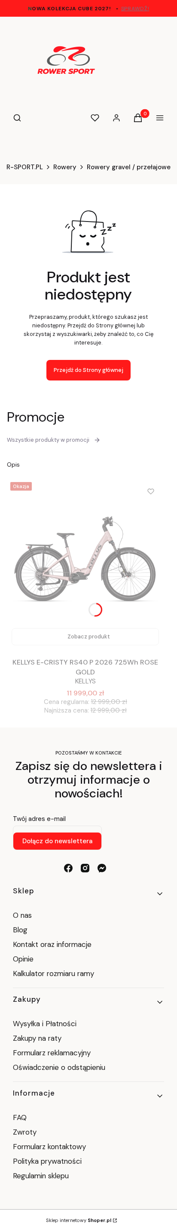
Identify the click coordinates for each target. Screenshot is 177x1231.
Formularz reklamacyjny (52, 1052)
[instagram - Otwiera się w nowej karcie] (85, 868)
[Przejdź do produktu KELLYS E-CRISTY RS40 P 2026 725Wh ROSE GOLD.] (85, 564)
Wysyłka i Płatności (44, 1023)
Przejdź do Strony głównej (88, 370)
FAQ (20, 1117)
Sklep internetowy (78, 1220)
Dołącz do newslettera (57, 841)
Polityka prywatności (47, 1161)
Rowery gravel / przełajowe (129, 167)
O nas (22, 915)
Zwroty (25, 1132)
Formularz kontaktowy (49, 1146)
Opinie (23, 959)
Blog (20, 929)
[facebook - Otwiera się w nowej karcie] (68, 868)
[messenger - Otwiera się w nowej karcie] (102, 868)
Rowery (64, 167)
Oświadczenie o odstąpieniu (60, 1067)
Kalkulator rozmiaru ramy (53, 973)
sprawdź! (135, 8)
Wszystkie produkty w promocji (48, 439)
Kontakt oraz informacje (52, 944)
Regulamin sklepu (41, 1175)
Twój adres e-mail (39, 819)
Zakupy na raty (37, 1038)
